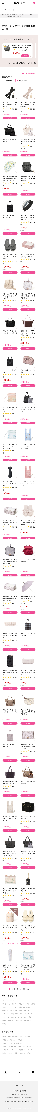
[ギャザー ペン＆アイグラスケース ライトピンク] (10, 624)
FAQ (18, 1091)
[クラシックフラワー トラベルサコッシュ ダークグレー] (27, 166)
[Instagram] (13, 1072)
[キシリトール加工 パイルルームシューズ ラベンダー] (27, 510)
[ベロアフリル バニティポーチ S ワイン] (27, 550)
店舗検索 (23, 1091)
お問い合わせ (29, 1101)
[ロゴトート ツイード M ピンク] (10, 735)
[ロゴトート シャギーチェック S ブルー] (27, 624)
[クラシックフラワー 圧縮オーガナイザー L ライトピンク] (10, 510)
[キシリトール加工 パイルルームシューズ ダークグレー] (10, 245)
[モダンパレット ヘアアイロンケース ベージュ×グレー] (10, 955)
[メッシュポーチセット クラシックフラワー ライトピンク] (27, 700)
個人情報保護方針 (27, 1097)
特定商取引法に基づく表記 (13, 1097)
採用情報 (13, 1101)
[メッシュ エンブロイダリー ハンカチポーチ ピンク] (10, 397)
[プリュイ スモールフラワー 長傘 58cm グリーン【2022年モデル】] (10, 166)
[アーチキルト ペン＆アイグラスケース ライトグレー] (27, 661)
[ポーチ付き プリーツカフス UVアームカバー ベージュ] (27, 92)
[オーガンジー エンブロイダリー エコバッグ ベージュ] (10, 807)
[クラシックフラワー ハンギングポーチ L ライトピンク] (27, 735)
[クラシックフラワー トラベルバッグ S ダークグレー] (27, 397)
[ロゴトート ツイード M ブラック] (10, 206)
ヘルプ (14, 1091)
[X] (19, 1072)
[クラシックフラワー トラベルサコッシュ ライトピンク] (10, 284)
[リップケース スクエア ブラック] (27, 879)
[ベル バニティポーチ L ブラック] (27, 807)
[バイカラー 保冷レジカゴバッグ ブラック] (10, 772)
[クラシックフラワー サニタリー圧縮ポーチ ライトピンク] (27, 284)
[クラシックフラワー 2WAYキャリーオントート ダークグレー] (10, 842)
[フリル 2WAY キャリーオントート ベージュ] (10, 700)
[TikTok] (5, 1072)
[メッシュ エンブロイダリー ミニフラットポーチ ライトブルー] (27, 955)
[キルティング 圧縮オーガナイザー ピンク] (27, 245)
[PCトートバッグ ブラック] (10, 360)
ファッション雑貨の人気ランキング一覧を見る (21, 63)
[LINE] (32, 1072)
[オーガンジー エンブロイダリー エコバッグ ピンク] (27, 471)
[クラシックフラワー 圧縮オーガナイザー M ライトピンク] (10, 587)
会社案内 (7, 1101)
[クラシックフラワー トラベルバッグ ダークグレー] (27, 842)
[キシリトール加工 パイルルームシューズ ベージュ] (27, 916)
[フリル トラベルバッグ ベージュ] (27, 772)
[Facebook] (25, 1072)
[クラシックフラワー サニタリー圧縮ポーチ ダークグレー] (10, 550)
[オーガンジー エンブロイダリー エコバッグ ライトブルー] (27, 434)
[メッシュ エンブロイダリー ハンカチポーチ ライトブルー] (10, 434)
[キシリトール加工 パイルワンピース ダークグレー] (10, 471)
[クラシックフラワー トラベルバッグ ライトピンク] (27, 129)
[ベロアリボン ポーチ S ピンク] (27, 360)
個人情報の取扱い (22, 1094)
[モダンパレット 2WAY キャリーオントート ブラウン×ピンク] (27, 321)
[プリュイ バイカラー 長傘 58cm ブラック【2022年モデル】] (27, 206)
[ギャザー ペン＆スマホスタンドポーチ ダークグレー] (10, 661)
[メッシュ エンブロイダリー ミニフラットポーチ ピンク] (10, 879)
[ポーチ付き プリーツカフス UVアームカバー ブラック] (10, 92)
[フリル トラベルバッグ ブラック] (10, 129)
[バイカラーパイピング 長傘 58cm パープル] (27, 587)
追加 (26, 55)
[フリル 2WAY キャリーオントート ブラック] (10, 321)
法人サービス (21, 1101)
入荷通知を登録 (10, 943)
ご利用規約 (13, 1094)
